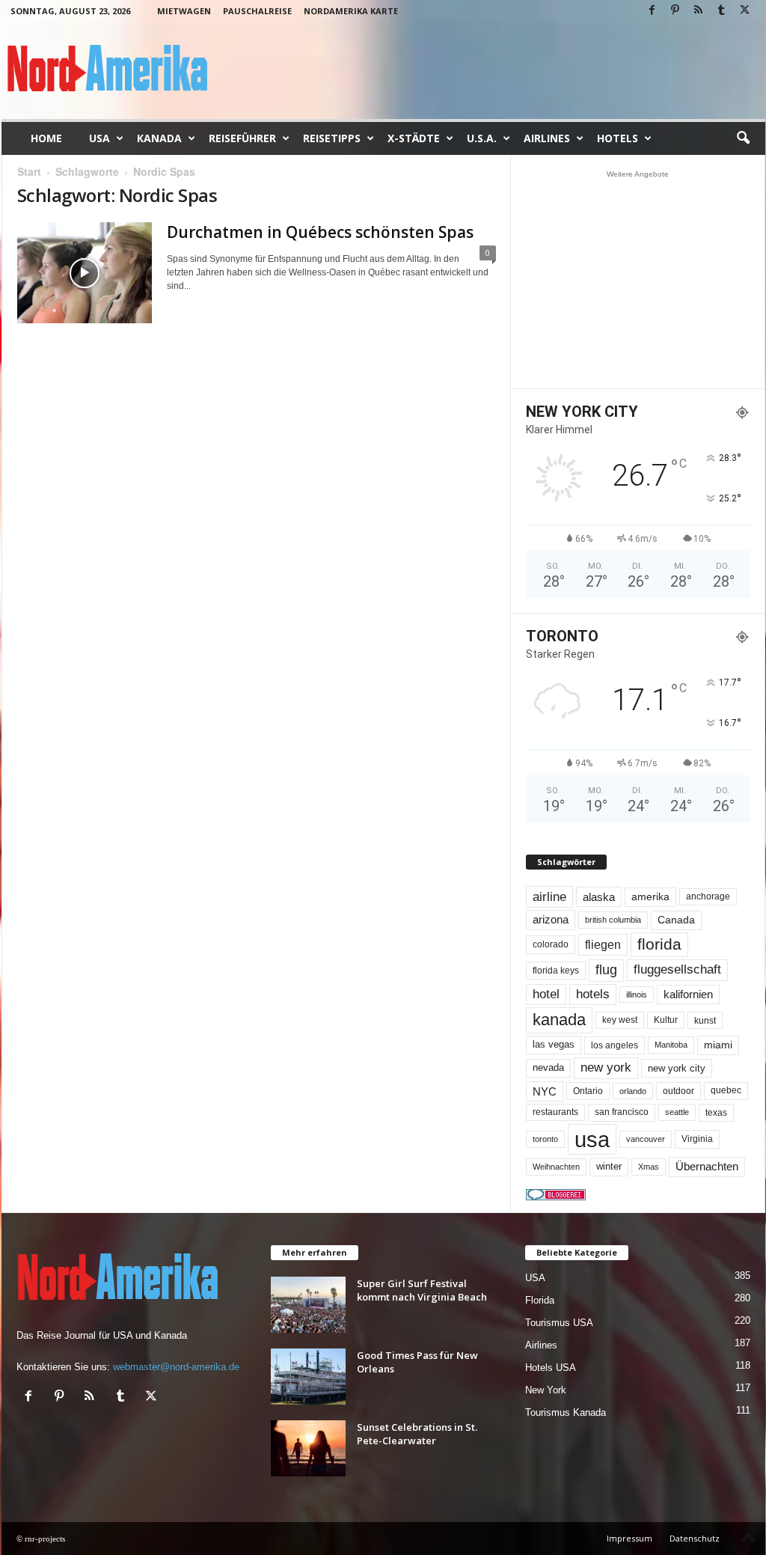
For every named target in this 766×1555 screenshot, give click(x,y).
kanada (559, 1019)
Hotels (617, 138)
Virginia (697, 1139)
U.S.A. (482, 138)
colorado (551, 944)
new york (605, 1067)
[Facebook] (652, 11)
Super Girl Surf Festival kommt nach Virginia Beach (422, 1290)
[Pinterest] (675, 11)
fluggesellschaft (677, 969)
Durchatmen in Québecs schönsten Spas (320, 232)
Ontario (588, 1091)
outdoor (678, 1091)
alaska (599, 896)
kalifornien (688, 994)
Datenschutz (695, 1538)
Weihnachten (556, 1166)
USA (99, 138)
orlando (632, 1091)
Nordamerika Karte (351, 10)
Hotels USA (550, 1367)
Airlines (547, 138)
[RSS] (699, 11)
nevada (548, 1067)
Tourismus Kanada (565, 1412)
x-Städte (413, 138)
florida (659, 944)
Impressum (629, 1538)
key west (619, 1019)
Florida (539, 1300)
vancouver (645, 1138)
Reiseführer (242, 138)
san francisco (622, 1112)
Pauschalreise (257, 10)
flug (606, 969)
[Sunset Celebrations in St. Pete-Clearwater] (308, 1448)
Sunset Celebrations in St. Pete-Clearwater (417, 1433)
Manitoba (671, 1044)
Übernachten (706, 1167)
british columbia (613, 919)
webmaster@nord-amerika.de (176, 1366)
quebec (726, 1090)
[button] (742, 138)
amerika (650, 896)
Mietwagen (184, 10)
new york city (676, 1068)
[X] (745, 11)
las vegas (553, 1044)
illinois (636, 994)
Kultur (666, 1019)
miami (718, 1045)
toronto (545, 1138)
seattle (677, 1112)
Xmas (648, 1166)
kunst (705, 1020)
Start (29, 171)
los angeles (614, 1045)
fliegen (603, 944)
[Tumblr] (722, 11)
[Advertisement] (637, 279)
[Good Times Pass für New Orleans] (308, 1376)
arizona (551, 920)
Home (46, 138)
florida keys (556, 970)
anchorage (708, 896)
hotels (593, 994)
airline (549, 896)
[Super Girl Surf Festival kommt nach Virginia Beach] (308, 1305)
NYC (545, 1091)
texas (716, 1113)
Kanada (159, 138)
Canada (676, 920)
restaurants (555, 1112)
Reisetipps (332, 138)
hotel (546, 994)
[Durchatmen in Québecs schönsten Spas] (84, 272)
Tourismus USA (559, 1322)
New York (545, 1390)
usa (592, 1139)
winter (609, 1166)
